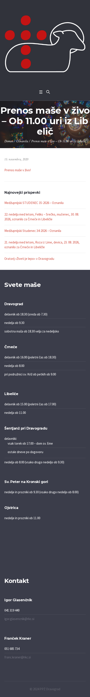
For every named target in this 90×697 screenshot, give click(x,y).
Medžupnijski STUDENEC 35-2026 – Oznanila (34, 203)
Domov (8, 141)
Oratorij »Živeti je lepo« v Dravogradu (29, 259)
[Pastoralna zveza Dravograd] (45, 43)
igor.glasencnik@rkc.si (19, 619)
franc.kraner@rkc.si (17, 657)
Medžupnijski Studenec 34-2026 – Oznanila (32, 231)
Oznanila (22, 141)
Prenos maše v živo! (17, 170)
